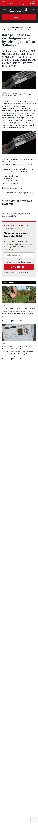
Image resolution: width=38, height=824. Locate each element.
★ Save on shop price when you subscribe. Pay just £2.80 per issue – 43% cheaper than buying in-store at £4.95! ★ (19, 3)
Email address (19, 255)
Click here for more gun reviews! (17, 202)
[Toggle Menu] (5, 10)
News (3, 305)
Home (4, 28)
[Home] (19, 10)
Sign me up (19, 267)
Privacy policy (17, 274)
